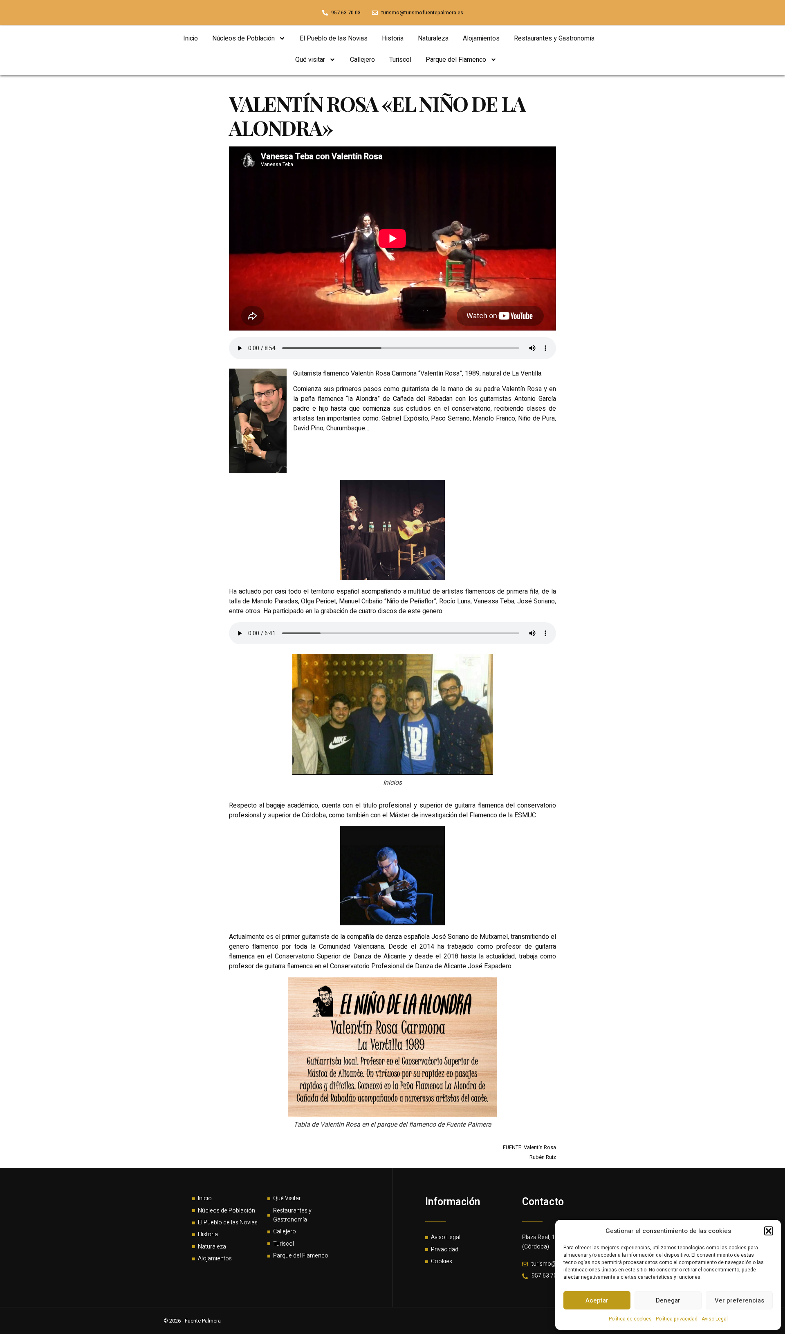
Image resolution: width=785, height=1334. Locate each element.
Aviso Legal (715, 1319)
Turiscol (400, 60)
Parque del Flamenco (456, 60)
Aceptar (596, 1300)
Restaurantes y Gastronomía (554, 38)
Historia (393, 38)
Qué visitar (310, 60)
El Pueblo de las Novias (334, 38)
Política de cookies (630, 1319)
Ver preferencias (739, 1300)
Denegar (668, 1300)
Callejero (362, 60)
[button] (769, 1231)
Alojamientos (481, 38)
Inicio (190, 38)
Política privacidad (677, 1319)
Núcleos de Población (243, 38)
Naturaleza (433, 38)
